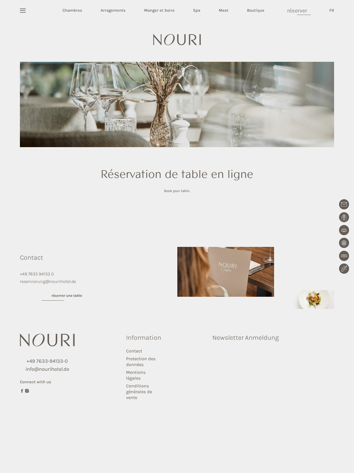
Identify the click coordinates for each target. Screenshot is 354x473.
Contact (134, 351)
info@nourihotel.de (47, 369)
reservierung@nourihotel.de (48, 281)
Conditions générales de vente (139, 391)
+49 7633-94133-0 (47, 361)
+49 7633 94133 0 (37, 274)
